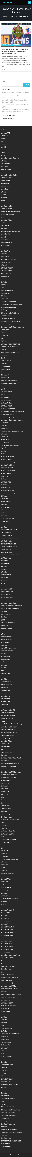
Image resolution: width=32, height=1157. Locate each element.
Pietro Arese (4, 853)
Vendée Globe (4, 1092)
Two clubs (3, 1073)
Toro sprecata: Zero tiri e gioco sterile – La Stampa (15, 92)
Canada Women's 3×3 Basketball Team (11, 304)
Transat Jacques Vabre (7, 1064)
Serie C (3, 963)
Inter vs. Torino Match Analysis (9, 529)
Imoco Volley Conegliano (7, 518)
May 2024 (3, 144)
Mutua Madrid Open (6, 740)
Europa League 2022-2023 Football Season (12, 411)
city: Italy (3, 341)
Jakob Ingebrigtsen (6, 557)
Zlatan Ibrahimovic (6, 1146)
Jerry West (4, 566)
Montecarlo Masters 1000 (8, 712)
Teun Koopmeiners (6, 1042)
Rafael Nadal (4, 864)
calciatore (3, 284)
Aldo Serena (4, 160)
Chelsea (3, 332)
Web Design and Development (9, 1121)
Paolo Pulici (4, 828)
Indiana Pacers (5, 521)
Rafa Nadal (4, 862)
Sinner (2, 971)
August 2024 (4, 135)
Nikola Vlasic (4, 794)
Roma (2, 884)
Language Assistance (6, 628)
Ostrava (3, 822)
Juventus (3, 583)
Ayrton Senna (4, 239)
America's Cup (4, 172)
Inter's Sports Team (6, 532)
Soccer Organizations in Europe (9, 988)
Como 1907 (4, 349)
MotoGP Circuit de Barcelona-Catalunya (12, 724)
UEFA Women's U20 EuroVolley (9, 1084)
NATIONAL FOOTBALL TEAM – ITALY (11, 757)
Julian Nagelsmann (6, 574)
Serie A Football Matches (7, 932)
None (2, 797)
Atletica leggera (5, 228)
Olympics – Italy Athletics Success (10, 819)
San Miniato (4, 893)
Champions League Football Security (10, 324)
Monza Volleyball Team (7, 718)
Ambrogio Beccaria (6, 169)
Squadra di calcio (5, 1000)
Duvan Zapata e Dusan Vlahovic (9, 380)
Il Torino (3, 510)
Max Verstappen (5, 698)
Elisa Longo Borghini (6, 391)
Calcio (2, 287)
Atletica (3, 222)
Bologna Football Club (7, 267)
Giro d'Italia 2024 (5, 487)
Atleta (2, 217)
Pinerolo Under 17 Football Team (9, 859)
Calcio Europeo (5, 293)
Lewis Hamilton (5, 642)
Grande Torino (4, 498)
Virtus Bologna (5, 1095)
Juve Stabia (4, 580)
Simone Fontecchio (6, 969)
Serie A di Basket (5, 921)
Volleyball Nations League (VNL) (9, 1115)
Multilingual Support (6, 738)
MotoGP (3, 721)
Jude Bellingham (5, 571)
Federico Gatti (4, 436)
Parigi (2, 836)
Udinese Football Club (7, 1078)
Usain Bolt (3, 1087)
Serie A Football (5, 924)
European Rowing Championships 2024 (11, 417)
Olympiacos (4, 811)
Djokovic (3, 372)
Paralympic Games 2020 (7, 833)
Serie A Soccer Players (7, 946)
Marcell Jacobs (5, 679)
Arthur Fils (3, 191)
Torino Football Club (6, 1056)
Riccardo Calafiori (5, 878)
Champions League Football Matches (11, 321)
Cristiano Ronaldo (5, 366)
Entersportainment (6, 400)
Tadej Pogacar (4, 1016)
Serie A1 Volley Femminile (7, 957)
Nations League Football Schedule (10, 763)
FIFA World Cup (5, 442)
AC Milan (3, 155)
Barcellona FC (4, 248)
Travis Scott (4, 1067)
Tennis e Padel (4, 1031)
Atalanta (3, 200)
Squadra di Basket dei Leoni (8, 997)
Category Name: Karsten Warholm (10, 312)
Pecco (2, 845)
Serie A (3, 907)
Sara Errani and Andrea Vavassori (9, 898)
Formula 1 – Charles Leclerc (8, 456)
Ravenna (3, 867)
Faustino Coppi (5, 428)
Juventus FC (4, 586)
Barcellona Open (5, 251)
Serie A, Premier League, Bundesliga (10, 954)
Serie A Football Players (7, 935)
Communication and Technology (9, 346)
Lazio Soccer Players (6, 631)
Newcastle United (5, 780)
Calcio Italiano (4, 296)
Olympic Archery (5, 814)
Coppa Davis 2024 (6, 360)
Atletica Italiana (5, 225)
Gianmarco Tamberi (6, 481)
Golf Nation (4, 495)
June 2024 (3, 141)
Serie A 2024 (4, 915)
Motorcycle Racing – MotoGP (9, 732)
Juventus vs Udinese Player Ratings (11, 44)
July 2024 (3, 138)
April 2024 (3, 147)
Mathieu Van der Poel (6, 684)
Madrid (3, 670)
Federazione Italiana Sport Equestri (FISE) (12, 431)
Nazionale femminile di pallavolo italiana (11, 769)
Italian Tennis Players (6, 552)
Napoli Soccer (4, 755)
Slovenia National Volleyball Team (10, 977)
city (2, 338)
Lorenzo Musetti (5, 656)
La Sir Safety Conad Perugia (8, 622)
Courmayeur (4, 363)
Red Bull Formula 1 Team (7, 873)
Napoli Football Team (6, 752)
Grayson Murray (5, 501)
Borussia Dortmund (6, 273)
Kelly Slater (4, 611)
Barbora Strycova (5, 245)
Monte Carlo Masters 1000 (8, 709)
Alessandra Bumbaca (6, 163)
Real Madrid (4, 870)
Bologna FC (4, 265)
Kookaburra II (4, 617)
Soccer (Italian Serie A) (7, 983)
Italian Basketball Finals (7, 541)
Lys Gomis (3, 667)
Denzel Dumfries (5, 369)
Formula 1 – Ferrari (6, 459)
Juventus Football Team (7, 591)
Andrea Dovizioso (5, 186)
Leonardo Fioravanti (6, 639)
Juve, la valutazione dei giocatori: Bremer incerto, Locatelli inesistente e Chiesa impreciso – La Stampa (15, 51)
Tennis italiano (4, 1036)
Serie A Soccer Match (6, 943)
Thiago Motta (4, 1047)
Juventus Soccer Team (7, 597)
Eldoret (3, 388)
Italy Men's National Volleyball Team (10, 555)
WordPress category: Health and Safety (11, 1140)
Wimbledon (4, 1126)
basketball (4, 253)
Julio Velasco (4, 577)
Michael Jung (4, 704)
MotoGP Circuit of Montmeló (9, 726)
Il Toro (2, 512)
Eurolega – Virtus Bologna (8, 408)
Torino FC (3, 1053)
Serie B (3, 960)
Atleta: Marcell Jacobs (7, 219)
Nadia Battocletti (5, 746)
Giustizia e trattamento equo (8, 493)
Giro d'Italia (4, 484)
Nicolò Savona (4, 788)
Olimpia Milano (5, 805)
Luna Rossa (4, 664)
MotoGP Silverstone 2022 (8, 729)
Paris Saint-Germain (6, 842)
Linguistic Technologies (7, 650)
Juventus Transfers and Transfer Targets (11, 605)
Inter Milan (4, 526)
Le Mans (3, 633)
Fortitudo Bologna (6, 473)
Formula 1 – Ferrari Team (7, 465)
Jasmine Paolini (5, 563)
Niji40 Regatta (5, 791)
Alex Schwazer (5, 166)
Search (3, 81)
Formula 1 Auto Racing (7, 467)
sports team (4, 991)
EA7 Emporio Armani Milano (8, 383)
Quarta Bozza (7, 2)
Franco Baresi (4, 476)
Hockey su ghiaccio (6, 507)
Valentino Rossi (5, 1090)
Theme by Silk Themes (16, 1154)
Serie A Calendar (5, 918)
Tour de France (5, 1062)
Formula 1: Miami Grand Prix (8, 470)
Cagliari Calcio (5, 281)
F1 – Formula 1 (5, 422)
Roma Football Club (6, 887)
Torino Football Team (6, 1059)
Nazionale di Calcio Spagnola (8, 766)
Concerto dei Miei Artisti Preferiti (10, 352)
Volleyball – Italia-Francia (7, 1107)
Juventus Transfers (6, 600)
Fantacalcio (4, 425)
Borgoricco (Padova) (6, 270)
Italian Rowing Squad (6, 549)
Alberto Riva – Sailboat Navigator (10, 158)
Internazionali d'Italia (6, 535)
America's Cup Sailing (6, 177)
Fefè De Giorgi (5, 439)
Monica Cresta (5, 707)
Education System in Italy (7, 386)
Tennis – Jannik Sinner (6, 1028)
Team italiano (4, 1022)
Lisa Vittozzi (4, 653)
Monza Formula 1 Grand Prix (8, 715)
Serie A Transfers (5, 952)
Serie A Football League (7, 929)
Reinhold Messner (5, 876)
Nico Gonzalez (5, 783)
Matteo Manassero (6, 693)
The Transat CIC (5, 1045)
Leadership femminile (6, 636)
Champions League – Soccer (8, 318)
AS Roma (3, 194)
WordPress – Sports (6, 1138)
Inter (2, 524)
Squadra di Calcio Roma (7, 1002)
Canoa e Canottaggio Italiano (8, 307)
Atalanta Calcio (5, 203)
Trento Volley (4, 1070)
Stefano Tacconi (5, 1008)
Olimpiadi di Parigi (6, 808)
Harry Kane (4, 504)
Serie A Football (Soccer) (7, 926)
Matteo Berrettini (5, 690)
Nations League (5, 760)
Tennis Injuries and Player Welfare (10, 1033)
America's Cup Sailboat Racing (9, 174)
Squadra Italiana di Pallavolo (8, 1005)
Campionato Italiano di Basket (9, 301)
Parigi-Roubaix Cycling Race (8, 839)
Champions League (6, 315)
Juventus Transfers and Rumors (9, 603)
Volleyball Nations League (8, 1112)
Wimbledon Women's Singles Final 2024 (11, 1132)
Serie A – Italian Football (7, 909)
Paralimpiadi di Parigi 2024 (8, 831)
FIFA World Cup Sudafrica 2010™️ (10, 445)
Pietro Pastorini (5, 856)
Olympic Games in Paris (7, 817)
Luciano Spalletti (5, 659)
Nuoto (2, 802)
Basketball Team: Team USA (8, 259)
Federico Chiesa (5, 434)
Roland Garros (4, 881)
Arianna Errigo (4, 189)
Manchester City (5, 673)
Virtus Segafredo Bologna (8, 1098)
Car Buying (4, 310)
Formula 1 (3, 453)
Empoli (3, 394)
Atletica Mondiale (5, 234)
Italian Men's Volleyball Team (8, 543)
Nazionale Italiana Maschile (8, 777)
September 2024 (5, 132)
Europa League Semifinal (7, 414)
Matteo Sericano (5, 695)
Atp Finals (3, 236)
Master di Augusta (6, 681)
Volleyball (3, 1104)
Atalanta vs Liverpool (6, 208)
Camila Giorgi (4, 298)
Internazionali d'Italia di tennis (9, 538)
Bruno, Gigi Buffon (6, 279)
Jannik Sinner (4, 560)
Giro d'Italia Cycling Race (7, 490)
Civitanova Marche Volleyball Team (10, 343)
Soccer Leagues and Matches (8, 986)
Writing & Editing (5, 1143)
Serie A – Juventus (5, 912)
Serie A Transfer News (7, 949)
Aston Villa (4, 197)
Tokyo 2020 (4, 1050)
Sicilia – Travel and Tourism (8, 966)
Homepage (5, 16)
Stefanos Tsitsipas (5, 1011)
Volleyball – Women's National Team (10, 1109)
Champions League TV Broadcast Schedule (12, 327)
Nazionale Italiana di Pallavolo (9, 774)
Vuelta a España (5, 1118)
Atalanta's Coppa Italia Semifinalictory (11, 211)
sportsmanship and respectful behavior (11, 994)
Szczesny (3, 1014)
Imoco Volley (4, 515)
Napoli (2, 749)
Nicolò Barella (4, 786)
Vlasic (2, 1101)
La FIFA (3, 619)
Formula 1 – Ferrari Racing (8, 462)
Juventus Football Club (7, 588)
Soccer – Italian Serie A (7, 980)
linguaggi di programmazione (8, 648)
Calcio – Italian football (7, 290)
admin (11, 69)
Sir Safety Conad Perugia (7, 974)
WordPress (4, 1135)
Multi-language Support (7, 735)
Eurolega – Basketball (6, 405)
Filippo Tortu (4, 448)
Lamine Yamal (4, 625)
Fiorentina (3, 450)
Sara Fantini (4, 901)
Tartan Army (4, 1019)
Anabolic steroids (5, 180)
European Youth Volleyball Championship (12, 419)
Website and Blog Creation (8, 1123)
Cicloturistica (4, 335)
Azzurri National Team (7, 242)
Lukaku (3, 662)
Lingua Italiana (4, 645)
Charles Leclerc (5, 329)
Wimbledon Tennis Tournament (9, 1129)
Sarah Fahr (3, 904)
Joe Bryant (4, 569)
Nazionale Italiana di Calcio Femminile (11, 771)
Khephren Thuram (5, 614)
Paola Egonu (4, 825)
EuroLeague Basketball (7, 403)
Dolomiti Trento (5, 374)
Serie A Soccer (4, 938)
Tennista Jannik (5, 1039)
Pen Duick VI (4, 850)
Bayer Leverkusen (5, 262)
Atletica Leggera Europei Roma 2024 (10, 231)
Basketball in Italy (5, 256)
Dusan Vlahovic (5, 377)
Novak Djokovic (5, 800)
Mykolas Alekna (5, 743)
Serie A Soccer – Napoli (7, 940)
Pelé (2, 848)
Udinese (3, 1076)
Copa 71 (3, 357)
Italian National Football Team (9, 546)
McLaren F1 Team (5, 701)
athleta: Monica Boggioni (7, 214)
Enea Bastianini (5, 397)
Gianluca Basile (5, 479)
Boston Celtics (5, 276)
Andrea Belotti (5, 183)
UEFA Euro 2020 (5, 1081)
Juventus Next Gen (6, 594)
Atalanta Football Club (7, 205)
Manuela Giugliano (6, 676)
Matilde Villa (4, 687)
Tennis (2, 1025)
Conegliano (4, 355)
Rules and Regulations (6, 890)
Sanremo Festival (5, 895)
